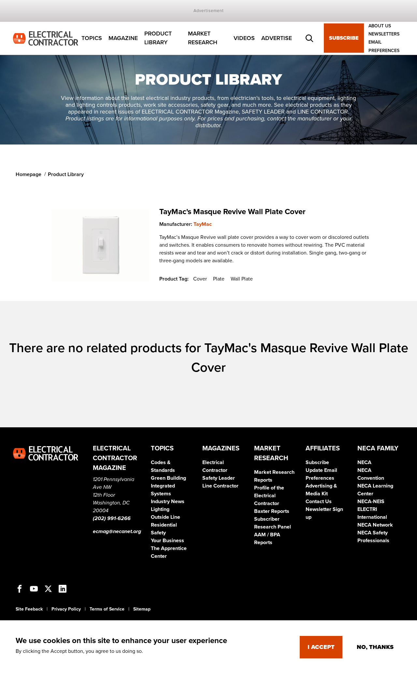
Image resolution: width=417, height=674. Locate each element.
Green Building (168, 478)
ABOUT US (379, 26)
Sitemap (142, 609)
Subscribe (344, 38)
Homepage (28, 174)
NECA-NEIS (370, 501)
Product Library (158, 38)
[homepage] (45, 37)
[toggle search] (309, 38)
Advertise (276, 38)
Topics (91, 38)
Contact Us (319, 501)
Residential (164, 525)
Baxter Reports (271, 511)
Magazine (123, 38)
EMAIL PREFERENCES (383, 46)
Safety (158, 533)
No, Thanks (375, 647)
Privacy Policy (66, 609)
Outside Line (165, 517)
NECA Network (375, 525)
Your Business (167, 540)
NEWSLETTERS (383, 34)
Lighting (160, 509)
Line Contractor (220, 486)
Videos (244, 38)
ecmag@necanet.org (117, 531)
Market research (202, 38)
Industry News (167, 501)
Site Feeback (29, 609)
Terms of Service (107, 609)
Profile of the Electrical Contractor (269, 496)
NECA (364, 462)
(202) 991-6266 (112, 518)
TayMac (203, 224)
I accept (321, 647)
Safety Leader (218, 478)
